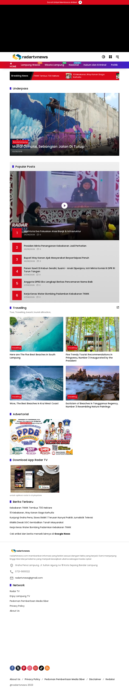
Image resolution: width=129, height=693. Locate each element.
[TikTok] (41, 668)
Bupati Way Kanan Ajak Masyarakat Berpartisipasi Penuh (56, 257)
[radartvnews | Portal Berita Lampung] (30, 56)
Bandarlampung (20, 142)
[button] (103, 57)
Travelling (16, 347)
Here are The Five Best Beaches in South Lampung (32, 356)
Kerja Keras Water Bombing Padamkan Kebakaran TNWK (56, 293)
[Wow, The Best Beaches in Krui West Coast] (36, 383)
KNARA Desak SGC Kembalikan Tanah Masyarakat (37, 522)
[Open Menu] (110, 57)
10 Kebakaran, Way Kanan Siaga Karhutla (74, 75)
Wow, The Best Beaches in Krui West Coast (34, 403)
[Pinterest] (23, 668)
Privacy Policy (17, 605)
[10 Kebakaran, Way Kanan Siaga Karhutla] (54, 76)
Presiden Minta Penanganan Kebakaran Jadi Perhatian (55, 245)
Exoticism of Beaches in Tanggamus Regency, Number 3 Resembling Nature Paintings (92, 405)
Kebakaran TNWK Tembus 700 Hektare (31, 507)
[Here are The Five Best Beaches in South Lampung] (36, 334)
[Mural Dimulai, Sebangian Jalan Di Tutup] (64, 124)
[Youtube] (35, 668)
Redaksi (110, 679)
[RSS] (47, 668)
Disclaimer (95, 679)
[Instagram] (29, 668)
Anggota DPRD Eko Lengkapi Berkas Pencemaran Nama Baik (58, 281)
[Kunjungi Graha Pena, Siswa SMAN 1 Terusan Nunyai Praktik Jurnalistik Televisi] (104, 76)
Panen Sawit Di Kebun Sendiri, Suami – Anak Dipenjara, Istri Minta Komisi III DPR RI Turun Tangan (69, 270)
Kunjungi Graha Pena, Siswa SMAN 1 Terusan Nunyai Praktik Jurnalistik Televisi (51, 517)
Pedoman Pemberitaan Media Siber (29, 601)
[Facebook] (12, 668)
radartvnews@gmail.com (29, 577)
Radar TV (15, 591)
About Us (15, 610)
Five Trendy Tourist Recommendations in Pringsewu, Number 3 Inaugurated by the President (89, 357)
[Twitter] (18, 668)
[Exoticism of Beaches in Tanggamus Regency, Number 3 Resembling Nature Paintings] (92, 383)
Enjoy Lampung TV (20, 596)
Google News (62, 533)
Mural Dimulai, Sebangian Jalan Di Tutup (48, 146)
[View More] (117, 307)
